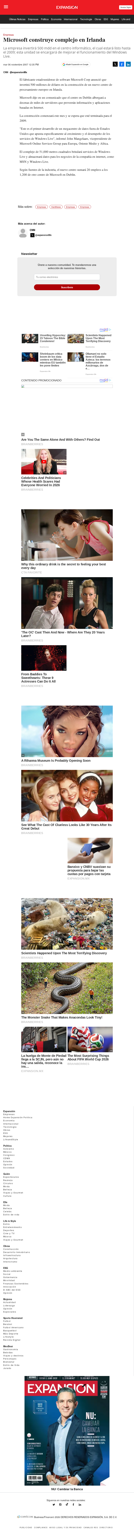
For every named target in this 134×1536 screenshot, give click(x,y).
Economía (56, 19)
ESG (106, 19)
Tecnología (86, 19)
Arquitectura (10, 1258)
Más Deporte (10, 1333)
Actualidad (9, 1302)
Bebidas (8, 1352)
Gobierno (8, 1149)
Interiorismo (10, 1262)
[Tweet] (115, 64)
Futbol (7, 1321)
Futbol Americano (13, 1327)
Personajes (10, 1359)
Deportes (8, 1230)
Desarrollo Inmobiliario (16, 1252)
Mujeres (115, 19)
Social (6, 1274)
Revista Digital (125, 7)
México (7, 1152)
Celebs (7, 1211)
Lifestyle (8, 1337)
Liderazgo (9, 1305)
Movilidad (9, 1280)
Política (45, 19)
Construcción (11, 1249)
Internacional (70, 19)
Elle (5, 1202)
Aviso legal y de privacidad (65, 1527)
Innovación (9, 1287)
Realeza (8, 1180)
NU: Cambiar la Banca (67, 1489)
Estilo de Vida (11, 1365)
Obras (98, 19)
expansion (82, 1504)
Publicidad (26, 1527)
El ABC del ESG (12, 1290)
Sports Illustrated (13, 1318)
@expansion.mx (67, 1504)
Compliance (41, 1527)
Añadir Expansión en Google (77, 64)
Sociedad (8, 1167)
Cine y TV (9, 1233)
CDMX (6, 1158)
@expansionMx (18, 72)
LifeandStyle (10, 1139)
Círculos (8, 1183)
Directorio (106, 1527)
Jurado (7, 1368)
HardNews (56, 206)
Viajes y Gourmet (13, 1192)
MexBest (8, 1346)
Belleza (7, 1189)
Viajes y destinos (13, 1355)
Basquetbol (10, 1330)
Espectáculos (11, 1177)
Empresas (33, 19)
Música (7, 1236)
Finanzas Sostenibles (15, 1283)
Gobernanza (10, 1277)
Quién (6, 1173)
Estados (8, 1161)
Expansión (9, 1111)
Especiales (9, 1312)
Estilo (6, 1224)
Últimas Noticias (17, 19)
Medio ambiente (12, 1271)
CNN (32, 230)
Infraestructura (12, 1255)
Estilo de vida (11, 1214)
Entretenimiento (12, 1227)
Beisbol (7, 1324)
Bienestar (9, 1362)
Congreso (9, 1155)
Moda (6, 1186)
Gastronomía (10, 1349)
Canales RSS (91, 1527)
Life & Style (9, 1221)
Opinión (7, 1164)
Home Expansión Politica (17, 1117)
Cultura (7, 1196)
